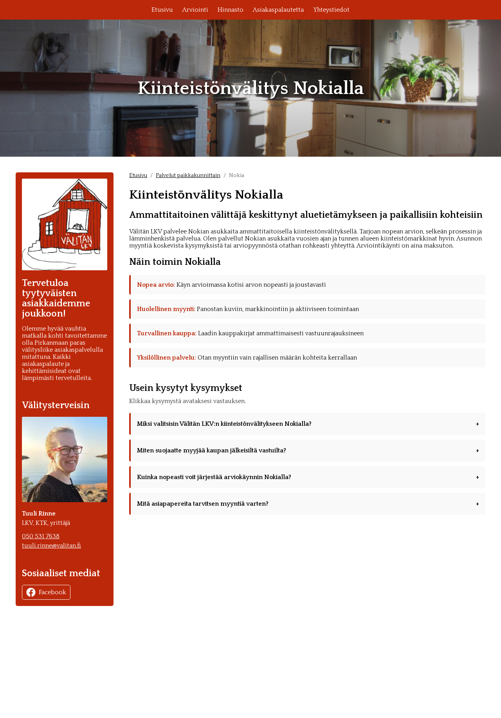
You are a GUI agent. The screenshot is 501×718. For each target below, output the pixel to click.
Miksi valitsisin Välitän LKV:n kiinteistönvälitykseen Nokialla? (224, 423)
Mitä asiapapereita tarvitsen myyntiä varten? (203, 503)
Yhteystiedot (331, 9)
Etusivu (162, 9)
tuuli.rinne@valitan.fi (51, 545)
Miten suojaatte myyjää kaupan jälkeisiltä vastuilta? (211, 450)
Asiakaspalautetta (278, 9)
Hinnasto (230, 9)
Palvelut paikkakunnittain (188, 175)
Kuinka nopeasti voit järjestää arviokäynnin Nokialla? (214, 477)
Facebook (52, 592)
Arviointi (195, 9)
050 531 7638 (40, 536)
